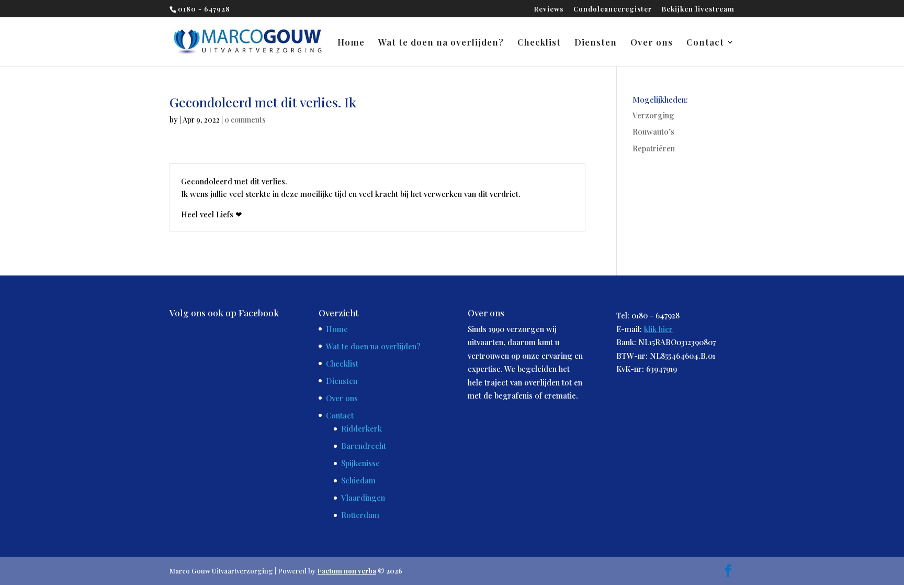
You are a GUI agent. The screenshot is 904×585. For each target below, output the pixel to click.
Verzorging (653, 115)
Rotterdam (360, 515)
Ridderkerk (361, 428)
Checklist (539, 43)
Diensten (595, 43)
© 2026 (360, 570)
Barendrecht (363, 445)
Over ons (651, 43)
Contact (705, 43)
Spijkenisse (360, 463)
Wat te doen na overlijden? (441, 43)
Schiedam (358, 480)
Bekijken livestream (698, 9)
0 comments (245, 120)
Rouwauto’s (653, 131)
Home (351, 43)
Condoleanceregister (612, 9)
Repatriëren (653, 148)
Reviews (548, 9)
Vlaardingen (363, 497)
